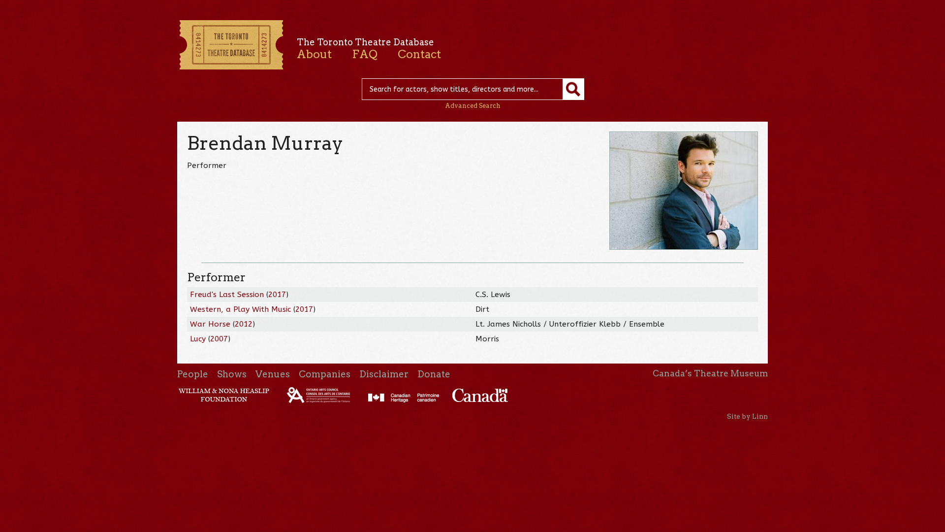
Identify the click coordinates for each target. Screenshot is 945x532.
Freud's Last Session (227, 294)
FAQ (365, 54)
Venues (272, 374)
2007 (219, 338)
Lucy (198, 338)
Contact (419, 54)
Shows (232, 374)
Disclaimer (384, 374)
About (314, 54)
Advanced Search (473, 105)
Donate (433, 374)
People (192, 374)
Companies (324, 374)
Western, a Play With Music (240, 309)
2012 (243, 324)
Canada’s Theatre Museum (710, 373)
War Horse (210, 324)
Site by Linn (747, 416)
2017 (277, 294)
